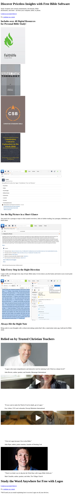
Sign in (14, 14)
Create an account (6, 14)
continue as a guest (9, 17)
